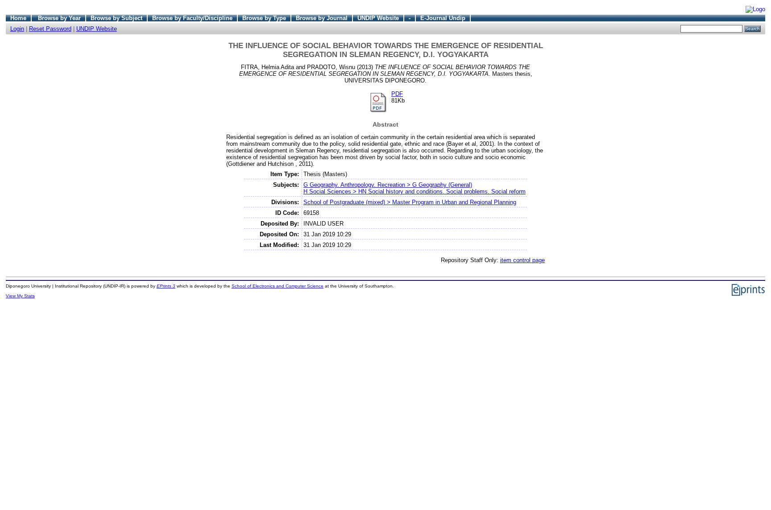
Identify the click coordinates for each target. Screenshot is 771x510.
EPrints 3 (166, 286)
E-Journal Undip (442, 18)
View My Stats (20, 295)
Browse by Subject (116, 18)
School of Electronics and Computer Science (277, 286)
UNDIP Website (378, 18)
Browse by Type (264, 18)
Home (18, 18)
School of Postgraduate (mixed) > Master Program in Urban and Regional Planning (409, 202)
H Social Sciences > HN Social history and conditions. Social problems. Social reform (414, 191)
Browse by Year (59, 18)
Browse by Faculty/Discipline (192, 18)
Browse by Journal (322, 18)
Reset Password (50, 28)
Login (17, 28)
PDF (397, 93)
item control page (522, 260)
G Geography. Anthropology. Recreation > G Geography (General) (387, 184)
